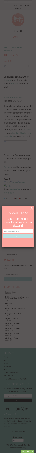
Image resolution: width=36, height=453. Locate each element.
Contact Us (28, 451)
